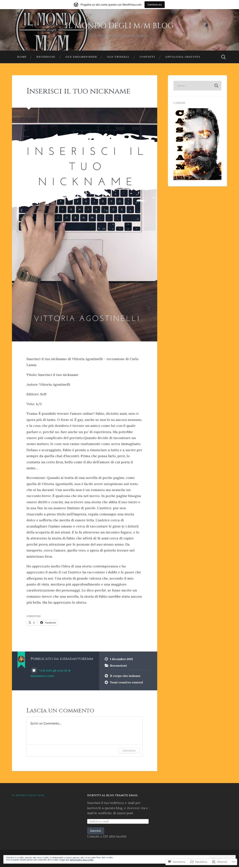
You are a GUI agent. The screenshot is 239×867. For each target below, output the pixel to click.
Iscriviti (95, 830)
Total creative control (126, 682)
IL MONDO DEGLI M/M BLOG (119, 26)
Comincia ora (155, 4)
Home (21, 56)
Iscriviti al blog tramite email (112, 795)
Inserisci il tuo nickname (79, 91)
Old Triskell (118, 56)
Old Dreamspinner (81, 56)
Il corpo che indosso (125, 676)
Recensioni (45, 56)
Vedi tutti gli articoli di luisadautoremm (50, 673)
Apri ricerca (223, 57)
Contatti (147, 56)
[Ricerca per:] (197, 85)
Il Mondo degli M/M (28, 795)
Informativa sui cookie (82, 859)
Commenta (129, 750)
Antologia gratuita (182, 56)
